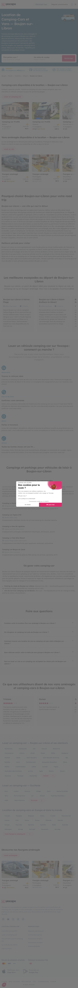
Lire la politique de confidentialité (26, 498)
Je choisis (28, 504)
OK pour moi (50, 504)
